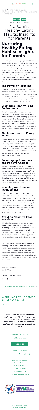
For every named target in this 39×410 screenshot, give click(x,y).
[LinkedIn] (24, 354)
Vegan (24, 19)
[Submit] (35, 305)
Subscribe (19, 344)
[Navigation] (2, 3)
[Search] (32, 3)
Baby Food (16, 19)
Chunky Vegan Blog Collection (20, 286)
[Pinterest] (19, 354)
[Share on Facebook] (2, 279)
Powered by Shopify (19, 407)
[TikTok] (29, 354)
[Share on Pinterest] (7, 279)
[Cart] (36, 3)
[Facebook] (9, 354)
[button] (36, 286)
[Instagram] (14, 354)
